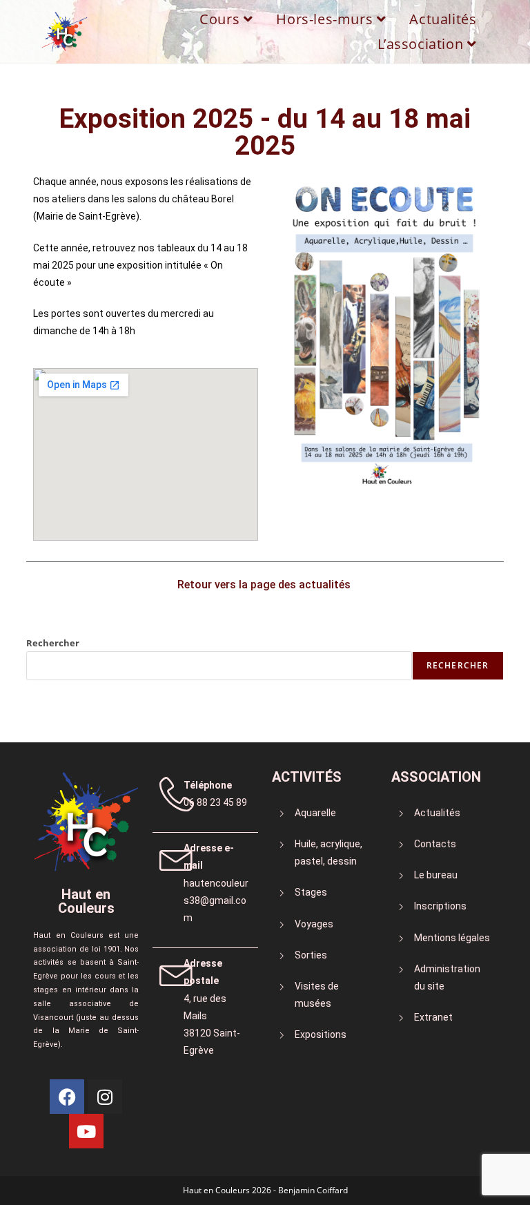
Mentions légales (452, 937)
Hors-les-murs (326, 19)
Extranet (433, 1017)
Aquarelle (315, 812)
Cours (221, 19)
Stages (311, 892)
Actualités (442, 19)
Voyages (314, 923)
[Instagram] (105, 1096)
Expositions (320, 1034)
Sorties (311, 955)
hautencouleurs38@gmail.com (216, 900)
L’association (422, 44)
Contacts (435, 843)
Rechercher (52, 643)
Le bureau (436, 874)
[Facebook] (67, 1096)
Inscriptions (440, 906)
